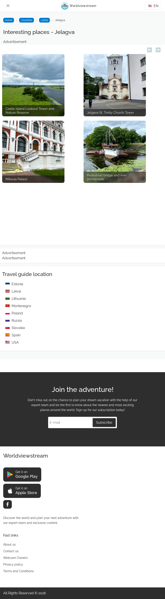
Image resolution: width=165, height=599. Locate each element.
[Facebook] (7, 504)
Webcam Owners (15, 558)
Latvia (44, 20)
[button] (149, 49)
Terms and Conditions (18, 571)
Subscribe (104, 422)
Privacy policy (13, 564)
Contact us (10, 551)
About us (9, 544)
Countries (26, 20)
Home (8, 20)
